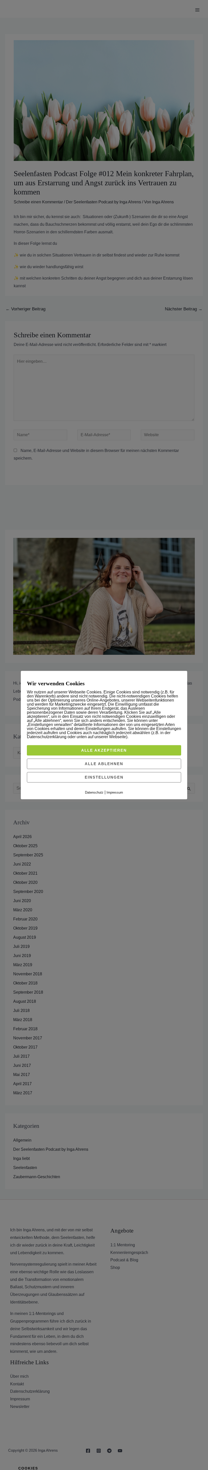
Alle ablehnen (104, 764)
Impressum (115, 792)
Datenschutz (94, 792)
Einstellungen (104, 777)
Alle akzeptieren (104, 750)
